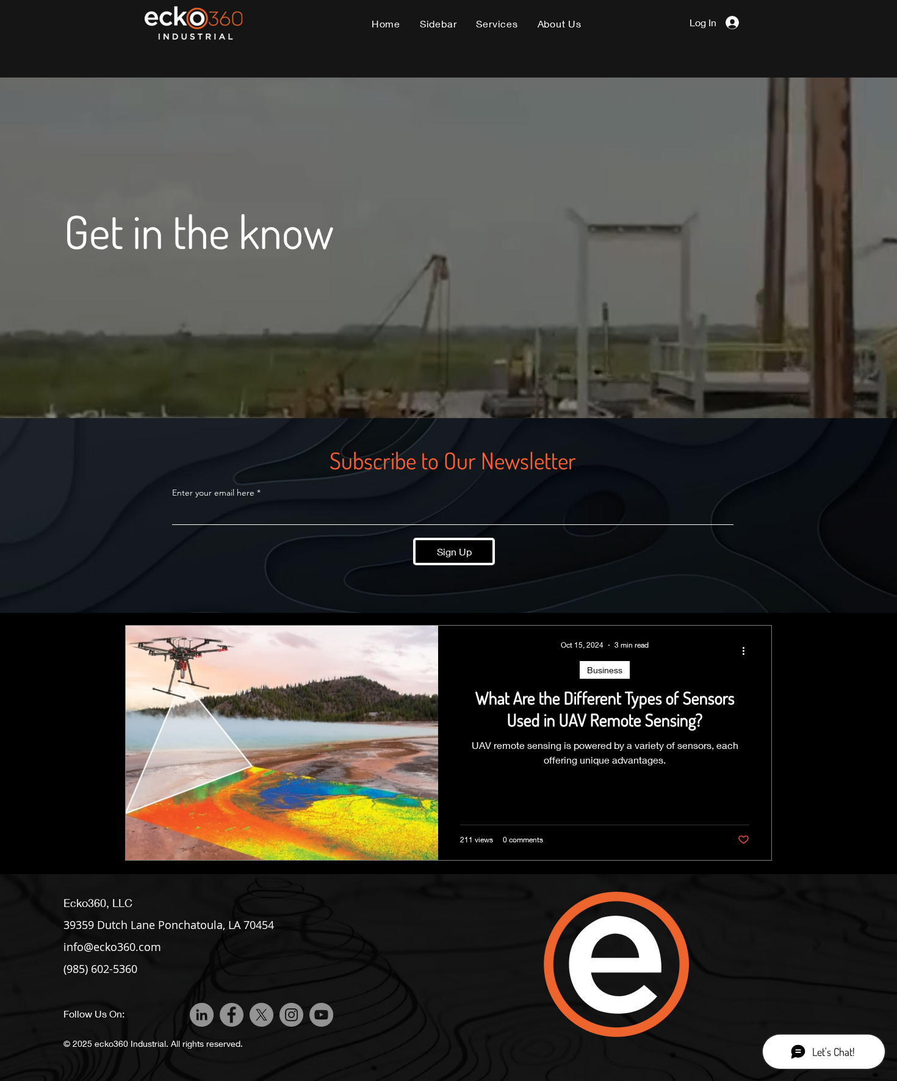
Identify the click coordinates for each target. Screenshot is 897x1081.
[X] (261, 1015)
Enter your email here (213, 492)
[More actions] (747, 650)
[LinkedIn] (202, 1015)
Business (604, 670)
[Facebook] (231, 1015)
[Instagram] (291, 1015)
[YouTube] (321, 1015)
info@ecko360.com (112, 946)
